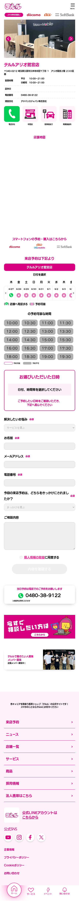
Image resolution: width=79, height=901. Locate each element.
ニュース (12, 734)
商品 (9, 771)
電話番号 (13, 474)
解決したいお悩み (19, 419)
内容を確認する (39, 569)
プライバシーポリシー (16, 857)
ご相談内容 (11, 517)
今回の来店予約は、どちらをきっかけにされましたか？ (39, 495)
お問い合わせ (11, 873)
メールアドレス (17, 456)
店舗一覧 (12, 746)
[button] (70, 39)
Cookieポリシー (14, 865)
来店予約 (12, 722)
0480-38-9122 (43, 595)
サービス (12, 759)
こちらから (30, 817)
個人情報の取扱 (34, 557)
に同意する (41, 557)
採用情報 (12, 783)
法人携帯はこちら (19, 795)
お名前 (11, 437)
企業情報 (9, 849)
